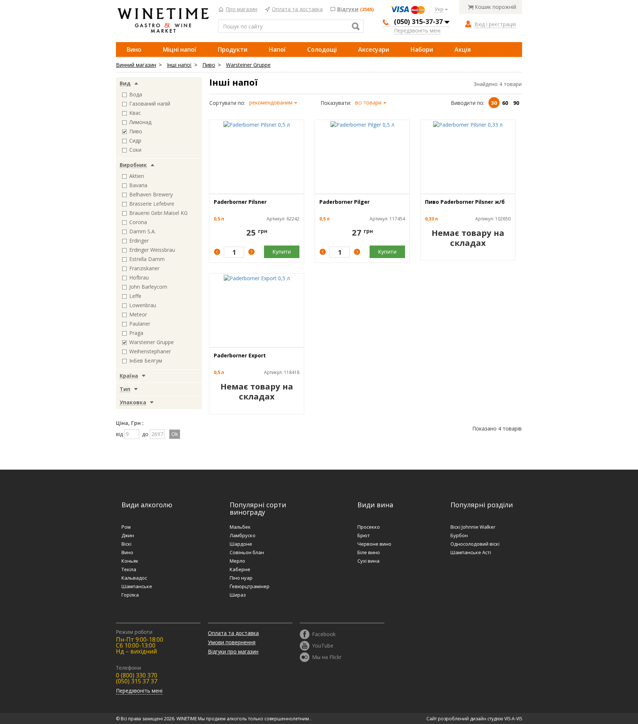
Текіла (128, 569)
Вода (135, 94)
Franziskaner (144, 268)
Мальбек (240, 527)
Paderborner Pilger (344, 201)
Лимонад (140, 122)
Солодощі (322, 49)
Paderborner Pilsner (240, 201)
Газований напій (149, 103)
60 (505, 102)
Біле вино (368, 552)
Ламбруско (242, 535)
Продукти (232, 49)
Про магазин (241, 9)
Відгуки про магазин (233, 651)
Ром (126, 527)
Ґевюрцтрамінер (250, 586)
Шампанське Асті (470, 552)
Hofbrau (139, 277)
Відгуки (348, 9)
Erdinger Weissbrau (152, 249)
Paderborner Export (240, 355)
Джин (127, 535)
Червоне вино (374, 544)
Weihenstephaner (150, 351)
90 (516, 102)
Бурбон (459, 535)
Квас (135, 112)
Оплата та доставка (297, 9)
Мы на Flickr (327, 656)
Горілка (130, 594)
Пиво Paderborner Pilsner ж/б (465, 201)
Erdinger (139, 240)
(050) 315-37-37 (418, 21)
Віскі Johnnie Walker (472, 527)
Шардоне (241, 544)
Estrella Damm (147, 259)
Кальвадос (134, 577)
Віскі (126, 544)
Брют (363, 535)
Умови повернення (231, 642)
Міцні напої (179, 49)
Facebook (324, 634)
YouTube (322, 645)
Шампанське (136, 586)
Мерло (237, 560)
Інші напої (179, 64)
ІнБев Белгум (145, 360)
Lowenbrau (142, 305)
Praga (136, 332)
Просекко (368, 527)
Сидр (135, 140)
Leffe (135, 295)
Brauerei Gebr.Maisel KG (158, 212)
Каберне (240, 569)
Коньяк (129, 560)
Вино (134, 49)
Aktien (136, 175)
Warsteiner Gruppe (248, 64)
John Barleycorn (148, 286)
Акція (463, 49)
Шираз (238, 594)
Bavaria (138, 185)
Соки (135, 149)
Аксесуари (373, 49)
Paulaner (139, 323)
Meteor (138, 314)
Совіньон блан (247, 552)
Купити (281, 251)
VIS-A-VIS (513, 719)
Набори (422, 49)
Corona (138, 222)
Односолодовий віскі (475, 544)
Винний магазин (136, 64)
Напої (277, 49)
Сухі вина (368, 560)
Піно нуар (241, 577)
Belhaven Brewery (151, 194)
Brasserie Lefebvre (151, 203)
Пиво (208, 64)
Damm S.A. (142, 231)
